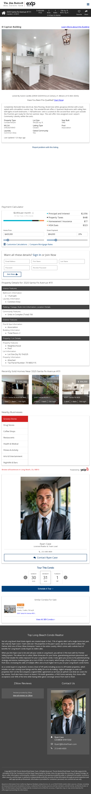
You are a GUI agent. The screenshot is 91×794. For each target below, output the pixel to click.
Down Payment (52, 230)
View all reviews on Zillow (22, 695)
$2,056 (84, 213)
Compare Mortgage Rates (41, 244)
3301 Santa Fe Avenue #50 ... (26, 613)
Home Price (7, 230)
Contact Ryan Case (47, 557)
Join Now (11, 274)
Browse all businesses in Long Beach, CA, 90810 (20, 469)
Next (65, 577)
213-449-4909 (46, 552)
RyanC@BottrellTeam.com (66, 744)
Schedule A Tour (44, 589)
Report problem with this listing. (45, 147)
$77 (86, 221)
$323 (85, 225)
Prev (25, 577)
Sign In (37, 255)
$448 (85, 217)
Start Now (58, 100)
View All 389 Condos (45, 619)
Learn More (75, 27)
